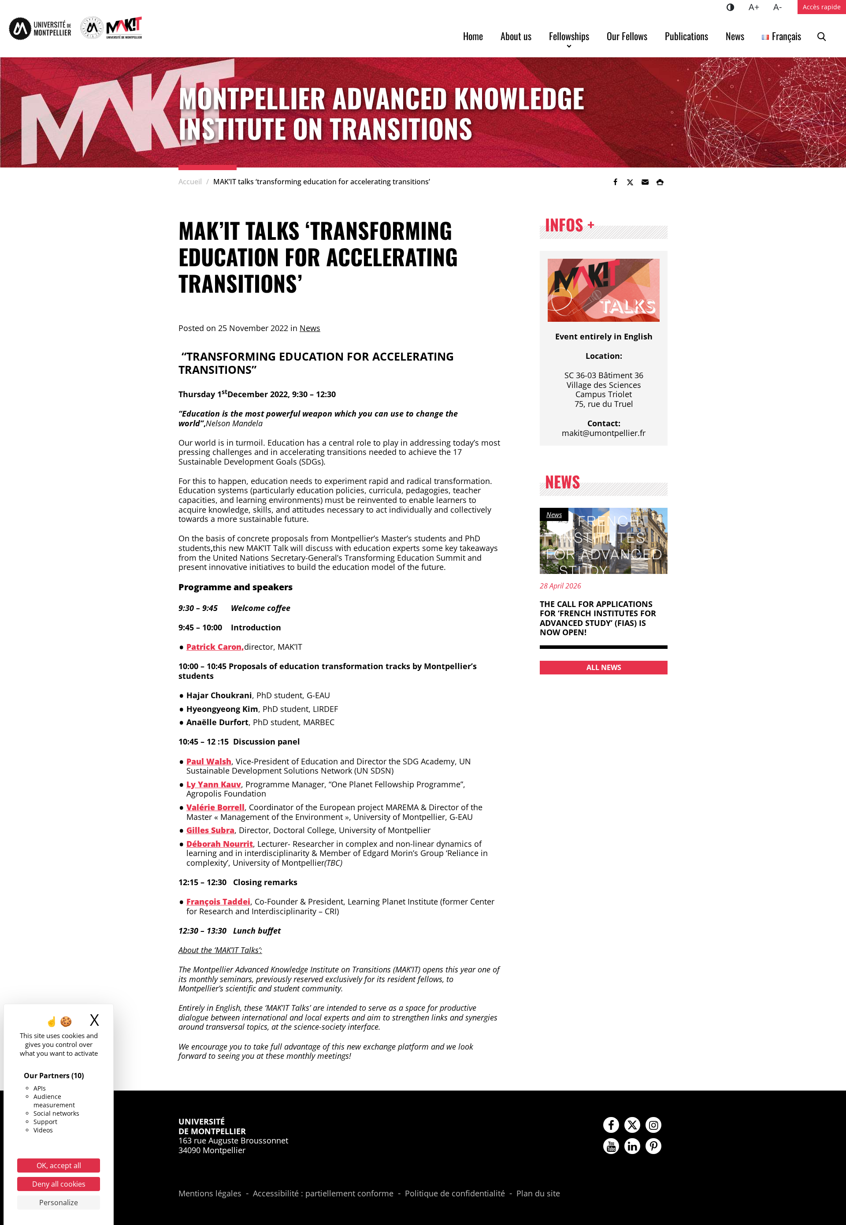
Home (473, 36)
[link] (615, 182)
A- (781, 6)
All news (603, 667)
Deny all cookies (58, 1184)
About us (516, 36)
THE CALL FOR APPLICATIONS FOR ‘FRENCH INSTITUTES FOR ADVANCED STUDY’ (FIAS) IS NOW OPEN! (598, 618)
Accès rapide (822, 7)
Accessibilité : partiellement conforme (323, 1194)
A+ (757, 6)
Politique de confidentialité (455, 1194)
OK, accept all (59, 1165)
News (735, 36)
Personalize (58, 1202)
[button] (645, 182)
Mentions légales (209, 1194)
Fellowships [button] (569, 36)
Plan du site (538, 1194)
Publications (686, 36)
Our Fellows (627, 36)
